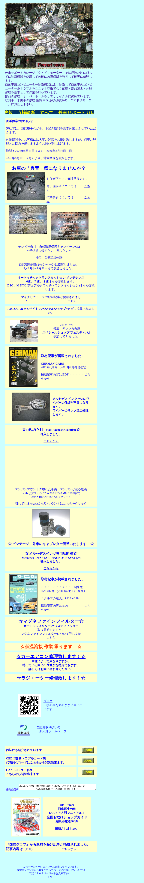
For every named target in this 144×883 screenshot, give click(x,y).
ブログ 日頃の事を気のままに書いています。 (63, 705)
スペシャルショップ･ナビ (56, 308)
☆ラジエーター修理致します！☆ (51, 677)
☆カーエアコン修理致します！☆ (51, 656)
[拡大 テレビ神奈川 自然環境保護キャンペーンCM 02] (69, 239)
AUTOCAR (15, 308)
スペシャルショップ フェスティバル (66, 332)
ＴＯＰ (51, 876)
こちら (72, 301)
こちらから (51, 441)
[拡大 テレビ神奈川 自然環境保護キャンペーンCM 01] (28, 232)
